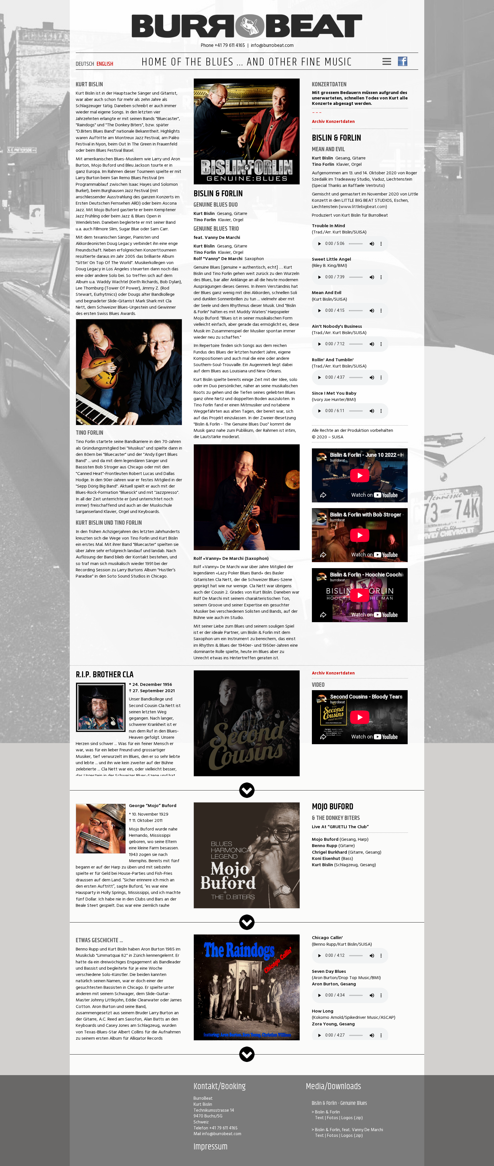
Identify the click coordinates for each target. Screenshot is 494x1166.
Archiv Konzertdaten (333, 121)
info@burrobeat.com (272, 45)
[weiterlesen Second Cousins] (247, 796)
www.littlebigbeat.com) (363, 206)
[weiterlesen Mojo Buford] (247, 928)
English (105, 64)
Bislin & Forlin (218, 193)
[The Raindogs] (247, 1039)
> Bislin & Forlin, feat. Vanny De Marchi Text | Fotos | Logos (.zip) (347, 1132)
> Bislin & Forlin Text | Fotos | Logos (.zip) (337, 1115)
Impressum (211, 1146)
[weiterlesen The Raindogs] (247, 1060)
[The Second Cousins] (247, 775)
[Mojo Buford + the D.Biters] (247, 907)
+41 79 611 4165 (230, 45)
